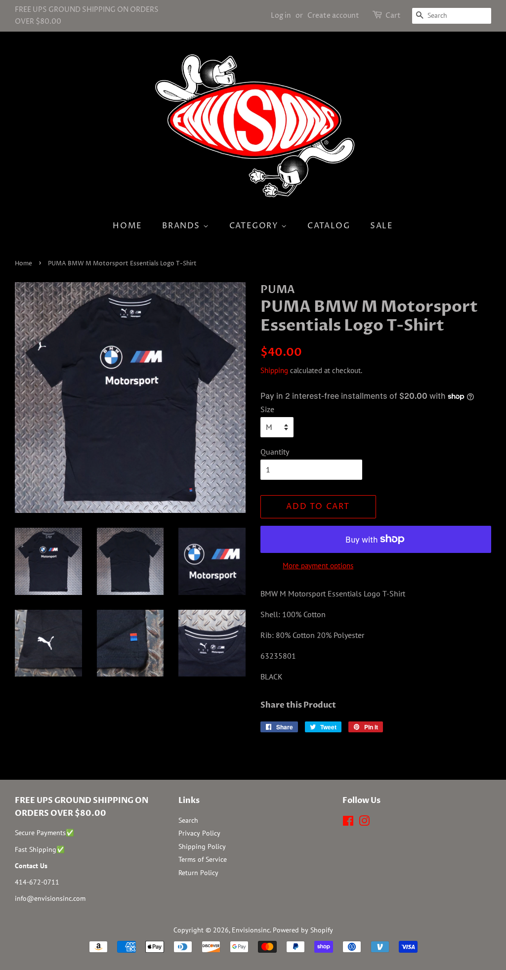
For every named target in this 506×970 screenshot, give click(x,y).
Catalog (328, 225)
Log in (281, 15)
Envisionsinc (251, 930)
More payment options (318, 565)
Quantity (274, 452)
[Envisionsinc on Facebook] (348, 822)
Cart (393, 15)
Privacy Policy (199, 833)
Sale (381, 225)
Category (255, 225)
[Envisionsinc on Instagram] (364, 822)
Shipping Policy (202, 846)
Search (188, 820)
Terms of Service (202, 859)
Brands (182, 225)
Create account (333, 15)
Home (127, 225)
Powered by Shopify (303, 930)
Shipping (274, 370)
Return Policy (198, 872)
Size (267, 409)
